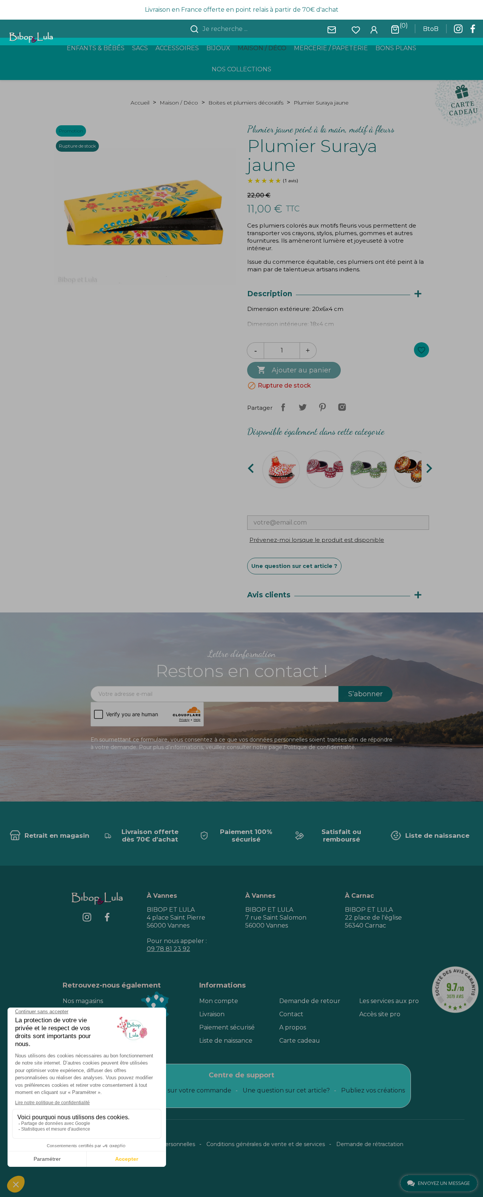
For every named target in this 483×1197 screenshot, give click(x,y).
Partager (283, 407)
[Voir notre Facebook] (472, 31)
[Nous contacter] (331, 29)
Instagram (341, 407)
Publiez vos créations (373, 1090)
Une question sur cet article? (286, 1090)
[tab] (338, 294)
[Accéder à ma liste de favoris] (355, 29)
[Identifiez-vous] (373, 29)
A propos (292, 1027)
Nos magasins (83, 1001)
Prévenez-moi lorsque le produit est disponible (316, 539)
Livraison (212, 1014)
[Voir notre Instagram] (458, 31)
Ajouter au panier (294, 369)
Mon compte (218, 1001)
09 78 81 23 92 (168, 948)
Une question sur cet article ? (294, 566)
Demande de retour (309, 1001)
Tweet (302, 407)
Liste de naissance (225, 1040)
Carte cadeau (299, 1040)
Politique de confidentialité (319, 747)
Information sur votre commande (180, 1090)
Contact (291, 1014)
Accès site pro (379, 1014)
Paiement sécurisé (227, 1027)
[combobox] (246, 29)
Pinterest (322, 407)
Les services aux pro (389, 1001)
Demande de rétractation (369, 1144)
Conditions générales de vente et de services (265, 1144)
